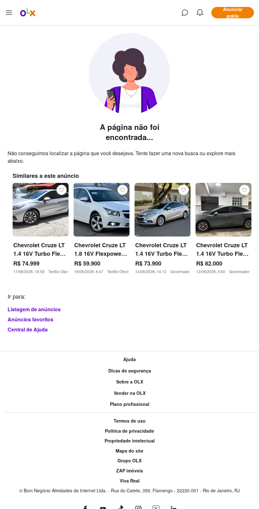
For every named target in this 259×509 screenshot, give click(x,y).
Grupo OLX (129, 461)
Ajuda (129, 359)
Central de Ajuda (28, 329)
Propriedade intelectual (130, 441)
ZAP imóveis (129, 471)
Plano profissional (129, 404)
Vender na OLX (130, 393)
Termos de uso (130, 421)
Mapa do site (129, 451)
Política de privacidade (129, 431)
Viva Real (130, 481)
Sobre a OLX (129, 382)
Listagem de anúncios (34, 309)
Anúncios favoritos (30, 319)
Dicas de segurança (129, 371)
